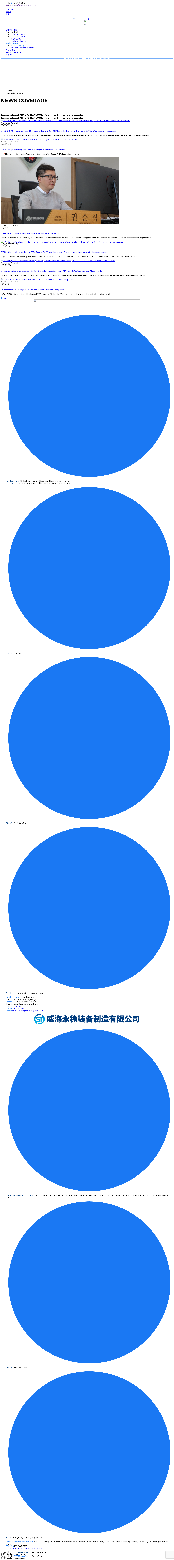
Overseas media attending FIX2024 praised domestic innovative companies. (32, 290)
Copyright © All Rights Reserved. (24, 1552)
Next (6, 298)
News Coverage (17, 45)
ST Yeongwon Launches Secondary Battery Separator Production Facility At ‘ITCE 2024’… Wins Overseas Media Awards (51, 271)
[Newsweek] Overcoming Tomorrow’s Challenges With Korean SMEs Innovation (34, 150)
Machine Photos (18, 41)
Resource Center (14, 52)
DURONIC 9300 (17, 34)
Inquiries (10, 54)
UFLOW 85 (15, 39)
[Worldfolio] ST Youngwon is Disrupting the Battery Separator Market (30, 233)
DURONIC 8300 (18, 36)
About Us (10, 50)
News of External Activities (22, 48)
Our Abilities (11, 30)
